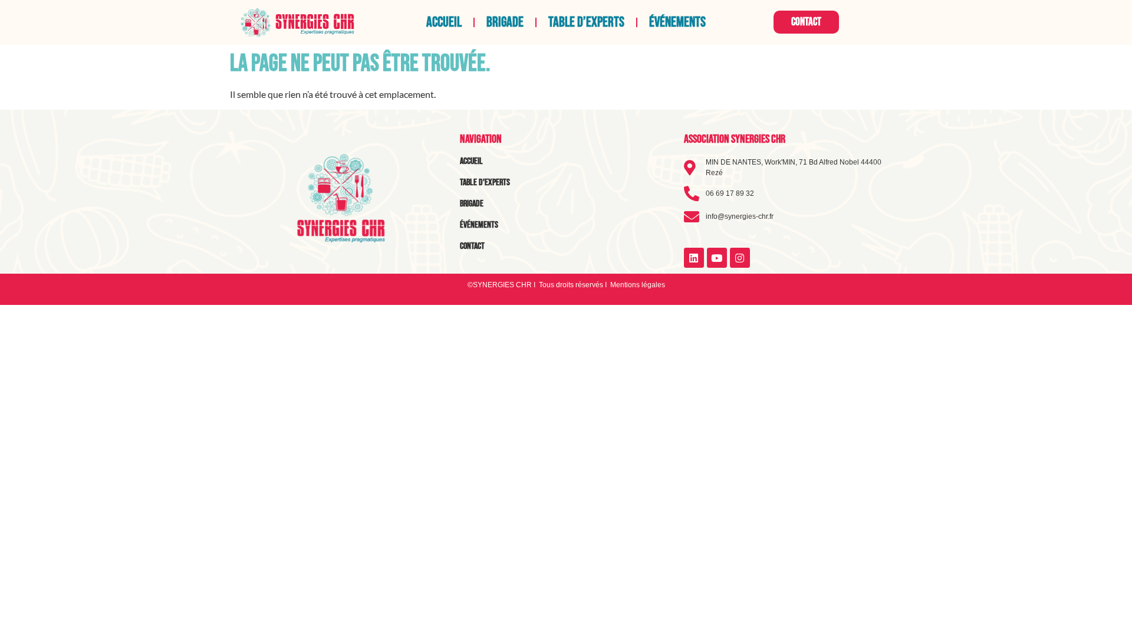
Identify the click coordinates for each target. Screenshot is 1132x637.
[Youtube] (717, 258)
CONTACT (472, 246)
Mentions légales (637, 285)
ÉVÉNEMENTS (677, 22)
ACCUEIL (444, 22)
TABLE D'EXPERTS (485, 182)
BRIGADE (505, 22)
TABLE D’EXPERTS (586, 22)
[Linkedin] (694, 258)
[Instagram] (740, 258)
